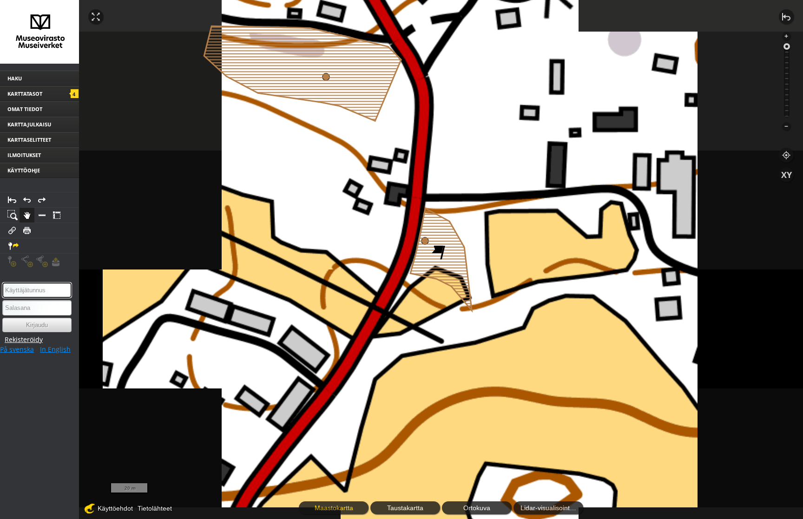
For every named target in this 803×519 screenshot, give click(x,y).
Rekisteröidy (24, 339)
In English (55, 349)
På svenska (17, 349)
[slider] (786, 46)
